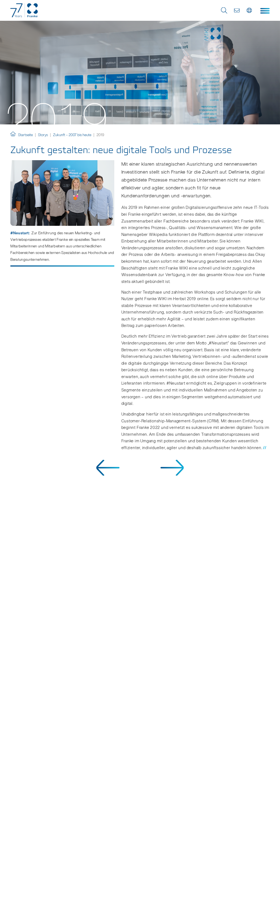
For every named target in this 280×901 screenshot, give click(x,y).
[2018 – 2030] (172, 473)
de (250, 10)
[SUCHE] (224, 10)
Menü (265, 10)
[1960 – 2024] (107, 473)
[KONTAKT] (237, 10)
